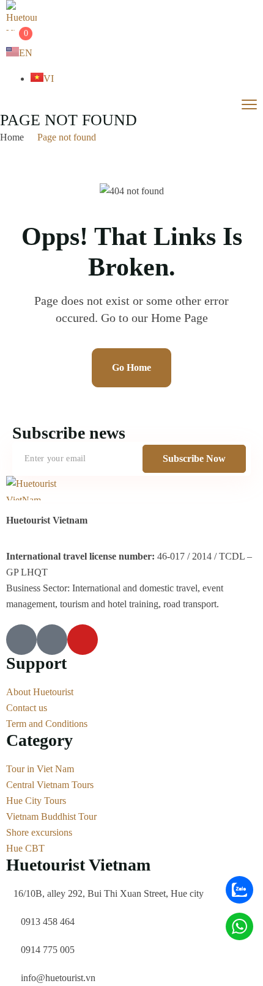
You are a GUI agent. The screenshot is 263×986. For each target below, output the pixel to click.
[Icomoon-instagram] (52, 639)
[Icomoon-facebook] (21, 639)
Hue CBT (25, 848)
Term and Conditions (46, 723)
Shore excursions (39, 832)
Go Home (131, 367)
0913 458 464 (48, 921)
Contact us (26, 708)
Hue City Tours (36, 800)
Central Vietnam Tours (50, 785)
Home (12, 137)
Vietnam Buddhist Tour (51, 816)
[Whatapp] (239, 926)
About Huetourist (39, 692)
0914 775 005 (48, 949)
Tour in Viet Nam (40, 769)
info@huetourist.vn (58, 978)
